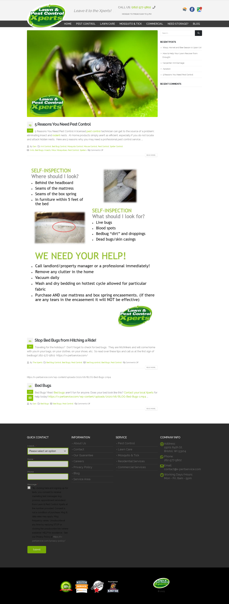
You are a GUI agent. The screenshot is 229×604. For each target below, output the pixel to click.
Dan (34, 146)
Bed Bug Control (59, 146)
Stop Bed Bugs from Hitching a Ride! (65, 340)
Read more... (151, 155)
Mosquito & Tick (130, 23)
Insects (47, 150)
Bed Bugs (39, 150)
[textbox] (45, 451)
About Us (80, 443)
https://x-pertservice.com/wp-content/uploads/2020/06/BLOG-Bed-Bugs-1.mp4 (97, 396)
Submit (37, 549)
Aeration (167, 69)
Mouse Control (90, 146)
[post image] (92, 73)
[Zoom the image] (184, 9)
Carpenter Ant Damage (173, 63)
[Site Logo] (46, 16)
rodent (56, 135)
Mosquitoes (62, 150)
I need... (32, 446)
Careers (79, 461)
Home (68, 23)
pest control (94, 131)
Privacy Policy (83, 467)
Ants (32, 150)
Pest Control (85, 23)
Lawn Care (107, 23)
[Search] (198, 33)
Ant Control (46, 146)
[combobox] (47, 451)
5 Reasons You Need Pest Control (63, 124)
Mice (54, 150)
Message (32, 484)
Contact (79, 449)
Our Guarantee (83, 455)
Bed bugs (59, 392)
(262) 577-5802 (141, 7)
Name (31, 459)
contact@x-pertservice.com (182, 469)
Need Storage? (178, 23)
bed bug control (93, 362)
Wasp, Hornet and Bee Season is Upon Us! (182, 47)
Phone (30, 472)
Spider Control (116, 146)
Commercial (154, 23)
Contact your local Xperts (138, 392)
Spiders (83, 150)
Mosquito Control (75, 146)
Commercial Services (132, 467)
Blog (196, 23)
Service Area (82, 479)
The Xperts (37, 362)
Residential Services (131, 461)
